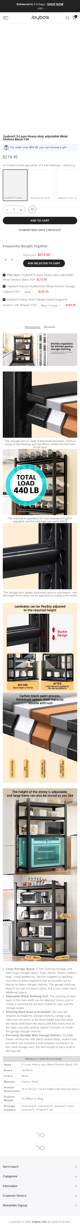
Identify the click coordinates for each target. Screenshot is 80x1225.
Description (32, 326)
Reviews (49, 326)
